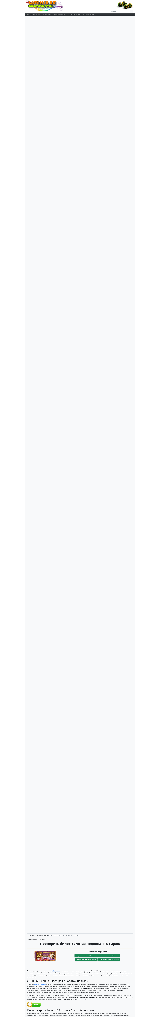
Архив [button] (88, 14)
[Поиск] (131, 11)
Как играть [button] (36, 14)
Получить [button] (74, 14)
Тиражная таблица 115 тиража (87, 956)
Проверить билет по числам (109, 960)
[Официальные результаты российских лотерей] (46, 6)
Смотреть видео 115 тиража (109, 956)
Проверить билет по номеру (86, 960)
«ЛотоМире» (56, 971)
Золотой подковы (40, 984)
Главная (29, 14)
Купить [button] (47, 14)
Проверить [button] (59, 14)
